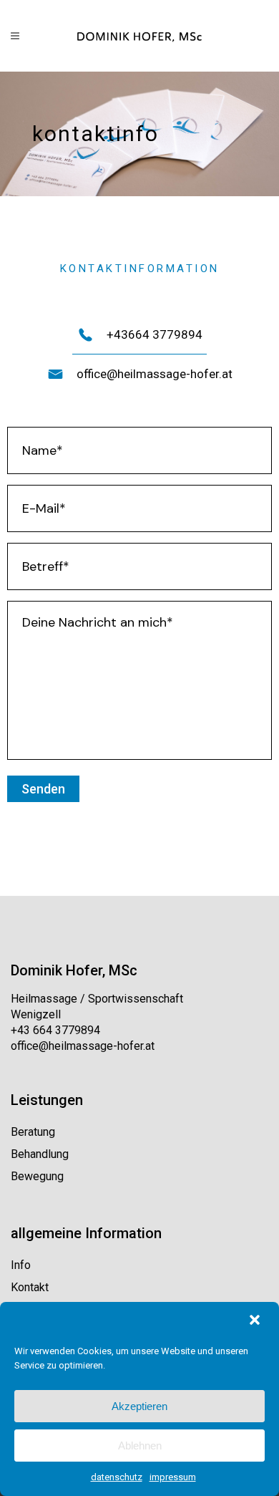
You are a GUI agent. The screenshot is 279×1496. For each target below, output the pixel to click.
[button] (256, 1321)
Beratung (33, 1132)
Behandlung (40, 1154)
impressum (173, 1477)
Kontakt (30, 1287)
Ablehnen (140, 1445)
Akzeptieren (139, 1406)
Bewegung (37, 1176)
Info (21, 1265)
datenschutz (116, 1477)
